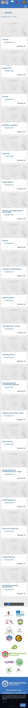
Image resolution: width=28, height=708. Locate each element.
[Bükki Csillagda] (19, 630)
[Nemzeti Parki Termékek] (9, 630)
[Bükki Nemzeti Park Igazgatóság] (14, 654)
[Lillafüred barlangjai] (14, 646)
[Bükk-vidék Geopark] (9, 638)
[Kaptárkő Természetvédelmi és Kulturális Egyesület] (20, 621)
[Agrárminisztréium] (8, 613)
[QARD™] (9, 662)
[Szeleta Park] (18, 638)
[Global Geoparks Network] (9, 621)
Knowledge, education (6, 16)
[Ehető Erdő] (9, 670)
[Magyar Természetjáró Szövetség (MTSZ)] (19, 662)
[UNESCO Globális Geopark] (20, 613)
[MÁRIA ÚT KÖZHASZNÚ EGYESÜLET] (18, 670)
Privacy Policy (4, 701)
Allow (23, 705)
